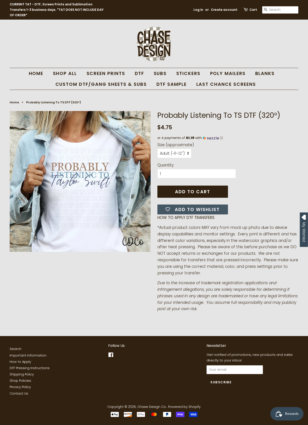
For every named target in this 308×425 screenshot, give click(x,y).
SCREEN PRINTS (106, 73)
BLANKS (265, 73)
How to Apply (20, 361)
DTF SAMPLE (171, 84)
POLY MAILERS (228, 73)
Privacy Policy (20, 387)
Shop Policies (20, 380)
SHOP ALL (65, 73)
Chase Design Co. (152, 407)
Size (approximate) (175, 145)
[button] (227, 138)
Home (14, 102)
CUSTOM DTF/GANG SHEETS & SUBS (101, 84)
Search (15, 349)
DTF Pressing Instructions (30, 368)
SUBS (160, 73)
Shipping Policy (22, 374)
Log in (198, 9)
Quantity (165, 165)
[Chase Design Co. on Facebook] (110, 355)
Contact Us (19, 393)
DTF (139, 73)
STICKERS (188, 73)
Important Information (28, 355)
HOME (36, 73)
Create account (224, 9)
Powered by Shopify (184, 407)
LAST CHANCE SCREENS (226, 84)
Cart (253, 9)
